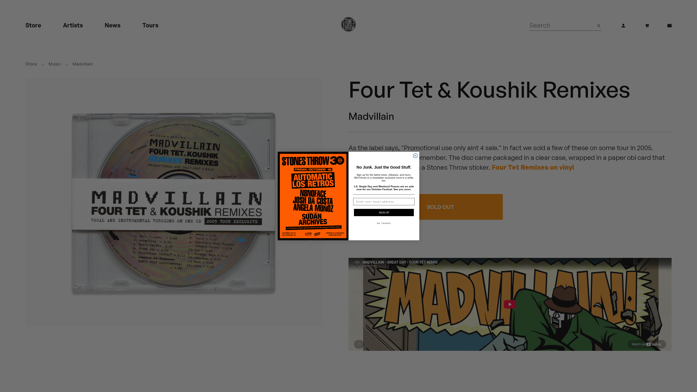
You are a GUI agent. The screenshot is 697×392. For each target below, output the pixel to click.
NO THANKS (384, 223)
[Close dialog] (415, 156)
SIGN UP (384, 212)
